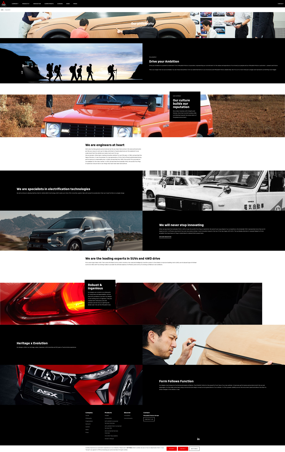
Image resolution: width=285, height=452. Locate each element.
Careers (60, 3)
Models (107, 415)
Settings (194, 448)
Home (2, 9)
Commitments (49, 3)
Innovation (37, 3)
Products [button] (25, 3)
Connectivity (108, 418)
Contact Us (149, 419)
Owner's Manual (109, 438)
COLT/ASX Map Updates (111, 435)
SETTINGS (129, 447)
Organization (89, 421)
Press (75, 3)
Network (88, 424)
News (68, 3)
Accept (171, 448)
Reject (183, 448)
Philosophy (89, 418)
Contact (281, 3)
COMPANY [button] (15, 3)
